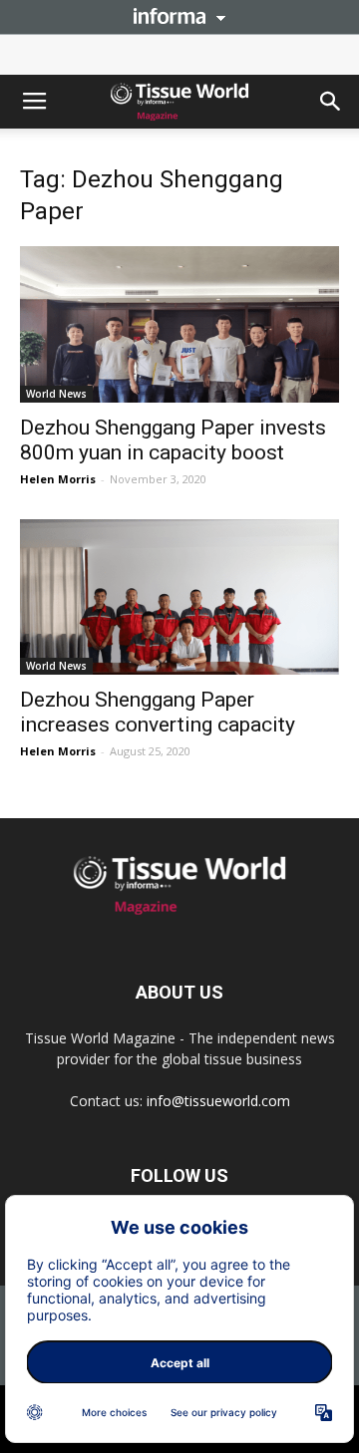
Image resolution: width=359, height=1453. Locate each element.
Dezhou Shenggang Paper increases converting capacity (157, 712)
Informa (179, 16)
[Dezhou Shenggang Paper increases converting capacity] (179, 597)
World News (56, 394)
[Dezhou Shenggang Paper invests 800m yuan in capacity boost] (179, 324)
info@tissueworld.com (218, 1100)
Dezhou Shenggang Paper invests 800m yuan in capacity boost (173, 440)
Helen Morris (58, 478)
